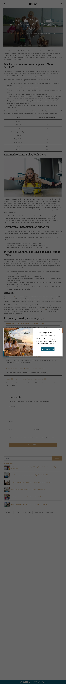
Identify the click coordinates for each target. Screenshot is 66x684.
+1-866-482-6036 (48, 349)
